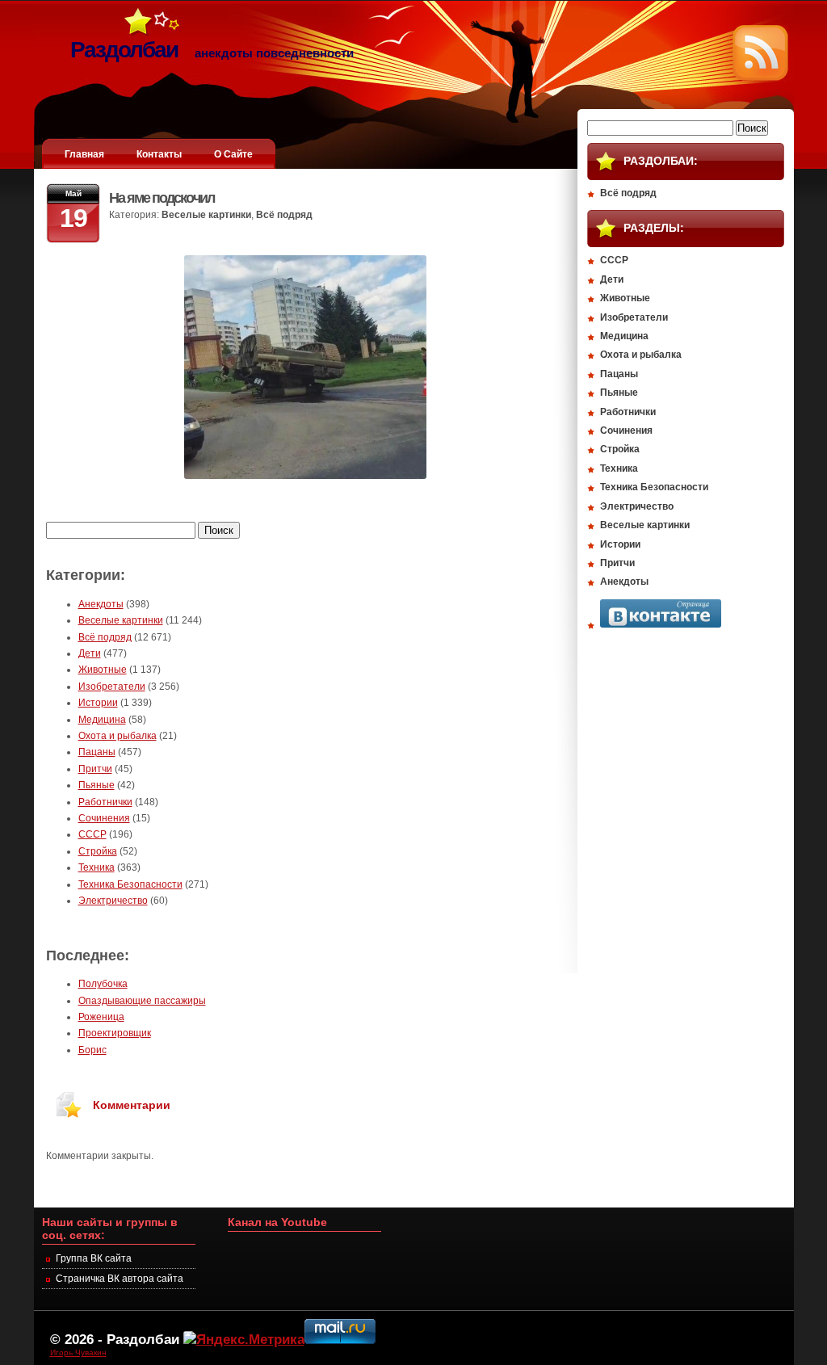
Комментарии (131, 1104)
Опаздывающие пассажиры (142, 1000)
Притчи (95, 769)
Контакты (159, 154)
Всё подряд (284, 214)
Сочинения (104, 818)
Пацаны (96, 752)
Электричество (113, 900)
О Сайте (233, 154)
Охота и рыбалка (117, 735)
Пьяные (96, 785)
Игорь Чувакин (78, 1352)
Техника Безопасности (130, 884)
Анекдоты (101, 604)
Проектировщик (114, 1033)
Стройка (97, 851)
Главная (84, 154)
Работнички (105, 802)
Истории (98, 702)
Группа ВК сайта (94, 1258)
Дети (89, 653)
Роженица (101, 1017)
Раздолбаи (143, 1339)
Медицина (102, 719)
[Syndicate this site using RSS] (760, 77)
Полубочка (103, 983)
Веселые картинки (206, 214)
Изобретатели (111, 686)
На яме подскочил (161, 198)
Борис (92, 1050)
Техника (96, 867)
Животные (102, 669)
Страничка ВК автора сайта (119, 1278)
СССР (92, 834)
